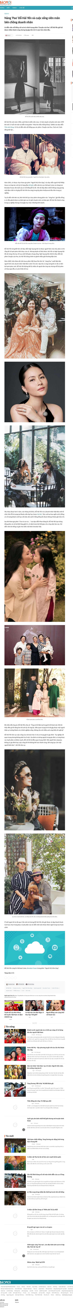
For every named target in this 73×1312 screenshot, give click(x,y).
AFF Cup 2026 (4, 1292)
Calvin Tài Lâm (55, 988)
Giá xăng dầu (34, 1292)
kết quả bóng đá (64, 1292)
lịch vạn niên (42, 1292)
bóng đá (48, 1292)
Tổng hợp (17, 1302)
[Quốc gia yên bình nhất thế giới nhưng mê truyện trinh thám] (15, 1125)
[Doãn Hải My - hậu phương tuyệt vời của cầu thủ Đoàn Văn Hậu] (15, 1054)
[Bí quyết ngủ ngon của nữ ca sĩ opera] (15, 1233)
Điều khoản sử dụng (4, 1303)
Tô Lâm (52, 1295)
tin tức (36, 1290)
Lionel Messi (41, 1288)
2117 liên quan (37, 1052)
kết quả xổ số (49, 1288)
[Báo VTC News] (29, 1070)
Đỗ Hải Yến (8, 988)
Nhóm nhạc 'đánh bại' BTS (36, 1262)
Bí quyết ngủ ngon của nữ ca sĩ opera (39, 1227)
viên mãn (28, 990)
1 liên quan (26, 35)
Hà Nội (39, 514)
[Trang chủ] (5, 3)
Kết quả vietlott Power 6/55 (7, 1288)
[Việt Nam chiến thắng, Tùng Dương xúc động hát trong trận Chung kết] (15, 1145)
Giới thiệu (2, 1302)
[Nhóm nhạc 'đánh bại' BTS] (15, 1268)
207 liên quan (38, 1034)
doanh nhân (9, 990)
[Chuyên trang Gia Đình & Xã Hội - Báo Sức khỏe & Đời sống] (29, 1144)
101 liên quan (38, 1070)
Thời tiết (29, 1286)
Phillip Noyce (17, 990)
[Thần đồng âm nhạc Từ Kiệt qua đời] (15, 1107)
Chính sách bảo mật (4, 1305)
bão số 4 (49, 1286)
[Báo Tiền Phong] (48, 1017)
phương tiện (17, 1290)
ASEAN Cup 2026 (43, 1290)
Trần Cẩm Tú (46, 1295)
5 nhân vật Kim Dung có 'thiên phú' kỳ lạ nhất (42, 1210)
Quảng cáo (2, 1306)
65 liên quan (37, 1194)
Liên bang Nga (25, 1290)
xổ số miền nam (55, 1292)
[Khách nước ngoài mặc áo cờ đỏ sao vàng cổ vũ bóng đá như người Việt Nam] (15, 1036)
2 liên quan (37, 1103)
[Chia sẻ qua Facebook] (5, 978)
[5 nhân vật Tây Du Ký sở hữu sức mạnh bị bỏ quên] (15, 1163)
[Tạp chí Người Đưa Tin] (8, 35)
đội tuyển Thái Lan (17, 1292)
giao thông (34, 1286)
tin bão (24, 1292)
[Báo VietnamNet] (28, 1052)
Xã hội (10, 1292)
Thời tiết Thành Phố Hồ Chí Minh (8, 1286)
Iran (29, 1292)
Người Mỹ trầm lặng (27, 988)
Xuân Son (3, 1290)
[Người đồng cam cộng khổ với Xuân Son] (55, 1005)
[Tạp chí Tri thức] (26, 1017)
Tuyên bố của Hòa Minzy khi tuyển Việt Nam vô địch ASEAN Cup (13, 1015)
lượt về (31, 1290)
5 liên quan (38, 1144)
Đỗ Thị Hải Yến (21, 984)
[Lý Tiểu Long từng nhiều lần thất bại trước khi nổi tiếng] (15, 1198)
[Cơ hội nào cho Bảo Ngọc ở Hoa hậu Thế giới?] (34, 1005)
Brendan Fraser (32, 968)
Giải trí (6, 14)
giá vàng (3, 1295)
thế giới (31, 185)
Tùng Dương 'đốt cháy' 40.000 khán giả (40, 1083)
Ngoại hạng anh (10, 1295)
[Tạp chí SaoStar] (6, 1019)
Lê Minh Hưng (10, 1290)
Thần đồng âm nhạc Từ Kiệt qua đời (39, 1101)
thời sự (23, 1286)
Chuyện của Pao (17, 988)
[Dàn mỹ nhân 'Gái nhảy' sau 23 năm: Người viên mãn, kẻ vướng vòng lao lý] (15, 1072)
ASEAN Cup (58, 1295)
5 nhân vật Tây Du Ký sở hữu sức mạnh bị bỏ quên (44, 1157)
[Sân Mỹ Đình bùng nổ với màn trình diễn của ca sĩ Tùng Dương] (15, 1181)
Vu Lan (18, 1286)
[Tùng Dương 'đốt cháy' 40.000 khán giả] (15, 1089)
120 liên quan (36, 1249)
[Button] (11, 35)
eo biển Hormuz (42, 1286)
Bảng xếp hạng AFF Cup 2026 (60, 1288)
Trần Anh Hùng (9, 127)
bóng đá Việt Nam (28, 1288)
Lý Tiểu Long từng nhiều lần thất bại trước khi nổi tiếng (45, 1192)
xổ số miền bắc (18, 1288)
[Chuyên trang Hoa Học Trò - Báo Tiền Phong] (28, 1249)
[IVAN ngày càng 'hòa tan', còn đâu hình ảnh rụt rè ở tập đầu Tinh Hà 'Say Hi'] (15, 1251)
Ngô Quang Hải (37, 988)
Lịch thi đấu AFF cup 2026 (54, 1290)
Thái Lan (35, 1288)
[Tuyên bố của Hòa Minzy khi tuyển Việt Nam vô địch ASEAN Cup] (13, 1005)
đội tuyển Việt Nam (19, 1295)
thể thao (55, 1286)
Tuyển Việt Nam (62, 1286)
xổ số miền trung (29, 1295)
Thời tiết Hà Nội (38, 1295)
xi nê (23, 990)
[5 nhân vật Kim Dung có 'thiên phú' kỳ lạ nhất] (15, 1216)
